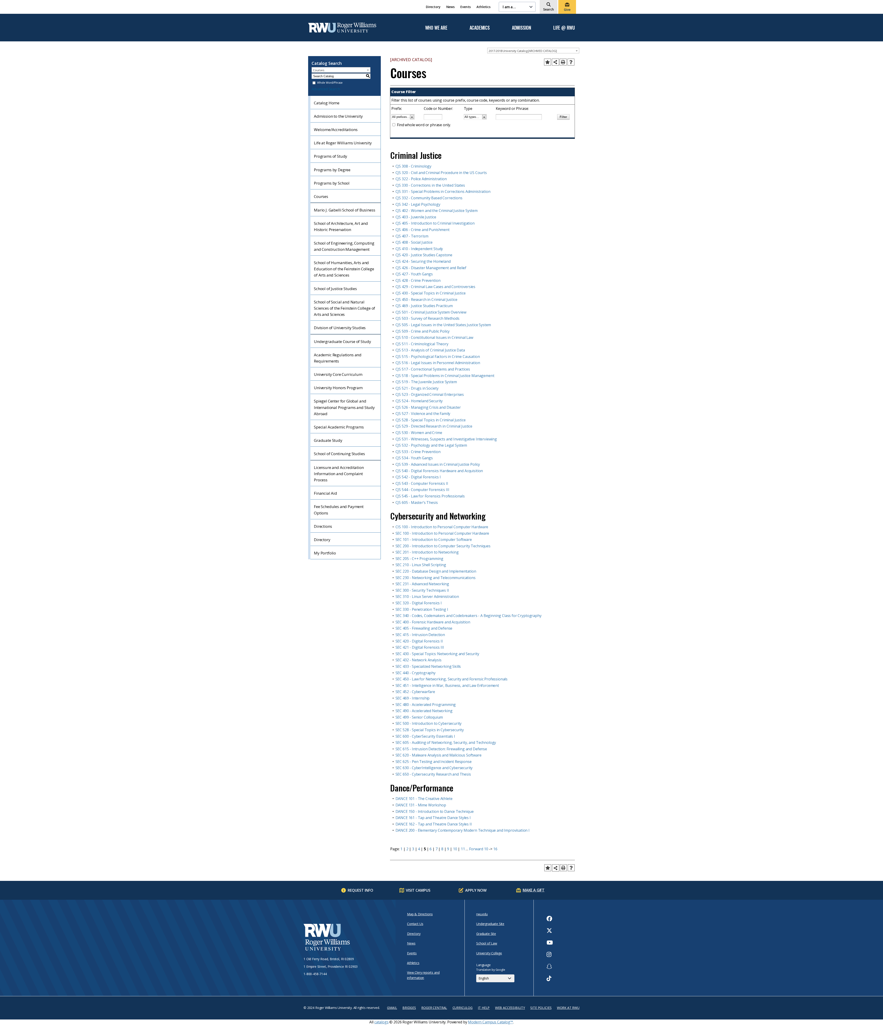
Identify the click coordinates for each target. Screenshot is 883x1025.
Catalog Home (326, 103)
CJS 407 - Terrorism (412, 236)
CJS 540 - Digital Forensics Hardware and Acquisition (439, 470)
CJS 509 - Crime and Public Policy (423, 331)
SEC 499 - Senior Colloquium (419, 717)
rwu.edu (482, 914)
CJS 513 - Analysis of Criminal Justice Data (430, 350)
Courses (321, 196)
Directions (323, 526)
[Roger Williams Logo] (342, 28)
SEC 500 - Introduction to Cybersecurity (429, 723)
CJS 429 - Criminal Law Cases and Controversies (436, 286)
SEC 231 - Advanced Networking (422, 583)
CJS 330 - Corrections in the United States (430, 185)
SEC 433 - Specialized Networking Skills (428, 666)
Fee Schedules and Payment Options (339, 509)
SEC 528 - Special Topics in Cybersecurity (430, 729)
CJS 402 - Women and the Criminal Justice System (437, 210)
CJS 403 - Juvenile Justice (416, 217)
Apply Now (476, 890)
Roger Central (434, 1007)
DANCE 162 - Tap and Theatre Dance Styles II (434, 824)
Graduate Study (328, 440)
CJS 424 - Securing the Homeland (423, 261)
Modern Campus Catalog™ (490, 1022)
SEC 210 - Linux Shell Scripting (421, 564)
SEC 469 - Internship (413, 698)
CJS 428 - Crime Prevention (418, 280)
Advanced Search (326, 88)
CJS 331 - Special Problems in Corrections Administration (443, 191)
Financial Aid (325, 493)
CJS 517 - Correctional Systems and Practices (433, 369)
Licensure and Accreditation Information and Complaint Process (339, 474)
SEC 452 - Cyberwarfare (415, 691)
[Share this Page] (555, 62)
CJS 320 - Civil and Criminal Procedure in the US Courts (441, 172)
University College (489, 953)
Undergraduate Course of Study (342, 341)
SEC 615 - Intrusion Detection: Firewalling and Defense (441, 748)
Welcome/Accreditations (335, 129)
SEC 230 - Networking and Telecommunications (436, 577)
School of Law (486, 943)
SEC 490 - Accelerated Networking (424, 710)
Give (567, 9)
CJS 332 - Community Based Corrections (429, 197)
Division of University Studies (340, 327)
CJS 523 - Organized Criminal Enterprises (430, 394)
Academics (480, 28)
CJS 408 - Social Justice (414, 242)
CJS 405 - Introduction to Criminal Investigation (435, 223)
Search (548, 9)
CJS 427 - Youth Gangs (414, 274)
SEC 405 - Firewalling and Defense (424, 628)
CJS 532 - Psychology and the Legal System (431, 445)
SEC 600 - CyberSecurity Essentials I (425, 736)
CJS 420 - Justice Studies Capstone (424, 254)
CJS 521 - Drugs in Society (417, 388)
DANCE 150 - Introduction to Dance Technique (435, 811)
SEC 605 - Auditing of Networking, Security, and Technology (446, 742)
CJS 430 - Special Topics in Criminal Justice (431, 293)
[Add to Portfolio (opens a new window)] (547, 62)
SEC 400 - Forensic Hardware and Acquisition (433, 622)
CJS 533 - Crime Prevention (418, 451)
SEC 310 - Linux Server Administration (427, 596)
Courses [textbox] (318, 70)
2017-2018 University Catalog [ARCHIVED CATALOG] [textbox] (523, 51)
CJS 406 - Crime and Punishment (423, 229)
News (450, 7)
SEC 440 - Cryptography (416, 672)
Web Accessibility (510, 1007)
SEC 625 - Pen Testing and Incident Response (434, 761)
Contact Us (415, 924)
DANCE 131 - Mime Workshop (421, 805)
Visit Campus (418, 890)
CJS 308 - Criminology (414, 166)
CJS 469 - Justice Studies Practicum (424, 305)
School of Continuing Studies (339, 453)
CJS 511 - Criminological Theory (422, 343)
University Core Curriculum (338, 374)
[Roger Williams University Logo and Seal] (347, 938)
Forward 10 (478, 848)
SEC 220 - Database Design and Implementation (436, 571)
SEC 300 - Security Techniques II (422, 590)
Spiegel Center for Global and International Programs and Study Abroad (344, 407)
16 (495, 848)
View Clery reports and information (423, 975)
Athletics (483, 7)
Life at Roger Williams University (343, 143)
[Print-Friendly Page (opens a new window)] (563, 62)
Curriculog (463, 1007)
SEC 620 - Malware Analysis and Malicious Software (439, 755)
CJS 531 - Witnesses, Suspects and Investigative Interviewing (446, 439)
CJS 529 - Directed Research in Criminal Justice (434, 426)
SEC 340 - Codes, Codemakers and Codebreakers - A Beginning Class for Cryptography (469, 615)
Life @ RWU (564, 28)
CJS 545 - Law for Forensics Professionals (430, 496)
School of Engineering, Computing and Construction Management (344, 246)
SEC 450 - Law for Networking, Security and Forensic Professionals (452, 679)
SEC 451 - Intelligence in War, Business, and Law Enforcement (447, 685)
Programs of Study (330, 156)
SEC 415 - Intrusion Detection (420, 634)
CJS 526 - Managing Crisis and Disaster (428, 407)
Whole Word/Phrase (330, 83)
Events (465, 7)
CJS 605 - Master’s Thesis (417, 502)
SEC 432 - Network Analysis (419, 659)
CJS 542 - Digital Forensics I (418, 477)
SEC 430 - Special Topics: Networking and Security (437, 653)
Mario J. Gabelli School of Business (344, 210)
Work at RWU (568, 1007)
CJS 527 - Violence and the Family (423, 413)
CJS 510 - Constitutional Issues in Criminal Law (434, 337)
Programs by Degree (332, 169)
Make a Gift (534, 890)
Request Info (360, 890)
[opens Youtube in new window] (550, 942)
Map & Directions (420, 914)
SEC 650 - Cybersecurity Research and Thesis (433, 774)
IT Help (484, 1007)
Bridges (409, 1007)
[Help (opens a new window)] (571, 62)
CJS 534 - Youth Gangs (414, 457)
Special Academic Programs (339, 427)
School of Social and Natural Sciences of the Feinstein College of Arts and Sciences (344, 308)
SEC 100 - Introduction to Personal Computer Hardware (442, 533)
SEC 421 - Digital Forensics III (420, 647)
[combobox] (533, 50)
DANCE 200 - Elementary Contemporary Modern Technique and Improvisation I (463, 830)
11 (463, 848)
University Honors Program (338, 387)
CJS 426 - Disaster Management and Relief (431, 267)
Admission (521, 28)
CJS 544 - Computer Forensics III (422, 489)
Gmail (392, 1007)
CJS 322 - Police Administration (421, 178)
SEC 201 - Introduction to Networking (427, 552)
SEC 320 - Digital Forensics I (419, 602)
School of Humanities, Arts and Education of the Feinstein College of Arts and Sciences (344, 269)
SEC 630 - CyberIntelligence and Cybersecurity (434, 767)
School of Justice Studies (335, 288)
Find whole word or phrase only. (424, 124)
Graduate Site (486, 933)
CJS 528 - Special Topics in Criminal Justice (431, 420)
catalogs (381, 1022)
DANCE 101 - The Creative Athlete (424, 798)
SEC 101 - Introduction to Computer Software (434, 539)
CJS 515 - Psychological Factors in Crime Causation (438, 356)
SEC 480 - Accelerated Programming (426, 704)
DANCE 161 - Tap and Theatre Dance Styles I (433, 817)
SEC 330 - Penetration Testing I (422, 609)
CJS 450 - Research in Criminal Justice (426, 299)
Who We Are (436, 28)
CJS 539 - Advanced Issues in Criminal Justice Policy (438, 464)
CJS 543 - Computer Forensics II (422, 483)
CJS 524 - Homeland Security (419, 400)
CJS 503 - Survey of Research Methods (427, 318)
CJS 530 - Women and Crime (419, 432)
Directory (433, 7)
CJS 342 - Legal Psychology (418, 204)
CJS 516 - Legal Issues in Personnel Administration (438, 362)
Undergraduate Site (490, 924)
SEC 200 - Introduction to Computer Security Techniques (443, 545)
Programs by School (332, 183)
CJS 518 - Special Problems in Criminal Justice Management (445, 375)
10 (455, 848)
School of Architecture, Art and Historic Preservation (341, 226)
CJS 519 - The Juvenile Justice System (426, 381)
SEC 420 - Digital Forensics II (419, 641)
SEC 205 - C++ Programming (419, 558)
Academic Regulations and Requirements (337, 358)
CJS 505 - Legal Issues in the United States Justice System (443, 324)
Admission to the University (338, 116)
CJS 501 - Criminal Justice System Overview (431, 312)
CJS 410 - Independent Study (419, 248)
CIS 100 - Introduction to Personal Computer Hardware (442, 526)
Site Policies (540, 1007)
